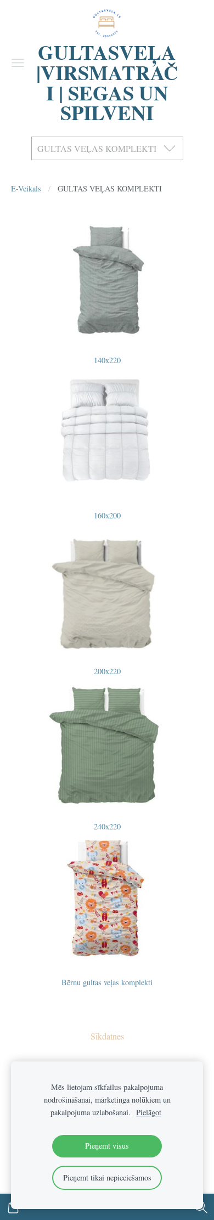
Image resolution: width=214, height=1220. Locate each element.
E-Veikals (26, 188)
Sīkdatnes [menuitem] (107, 1036)
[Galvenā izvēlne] (18, 63)
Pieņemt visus (107, 1145)
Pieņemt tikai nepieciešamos (107, 1177)
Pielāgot (148, 1112)
